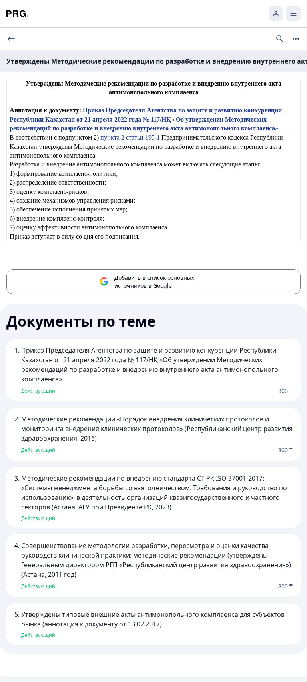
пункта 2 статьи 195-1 (130, 137)
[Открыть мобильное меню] (293, 13)
